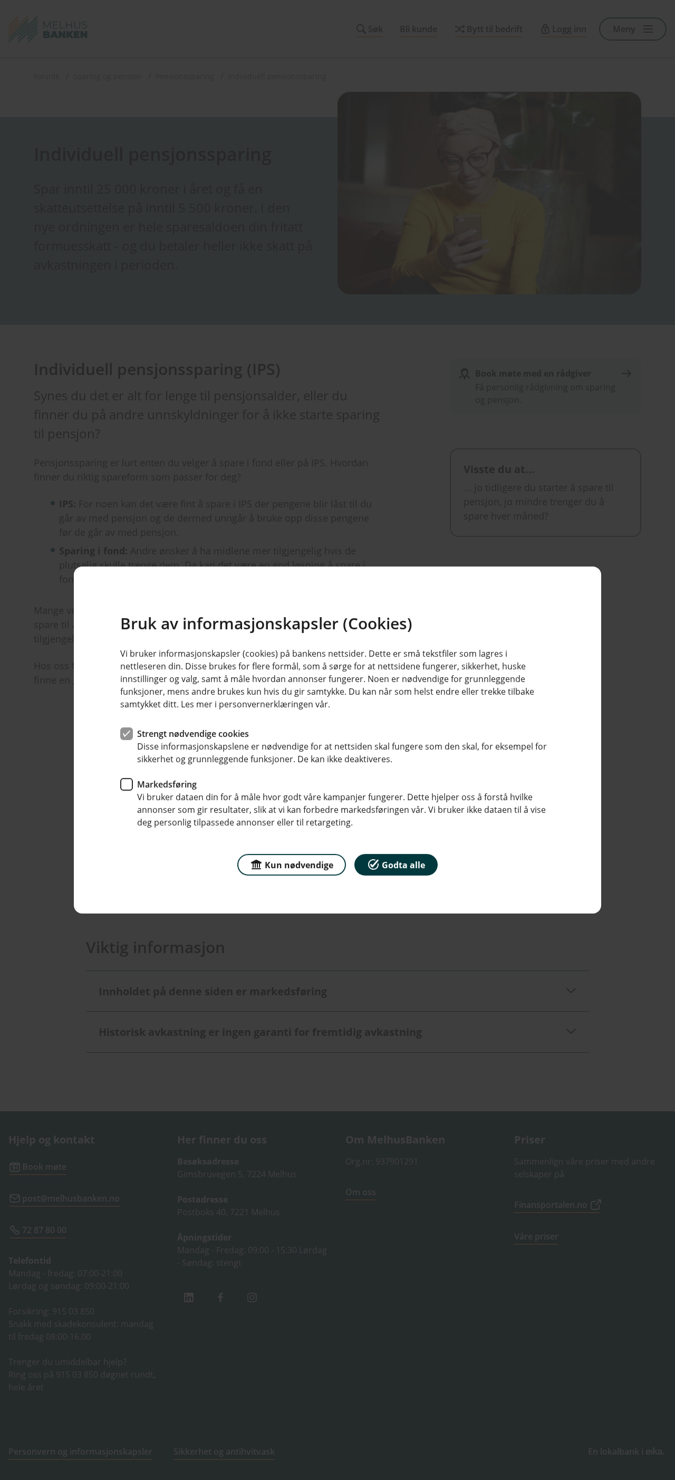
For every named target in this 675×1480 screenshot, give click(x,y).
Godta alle (403, 865)
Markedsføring (167, 784)
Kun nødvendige (299, 865)
